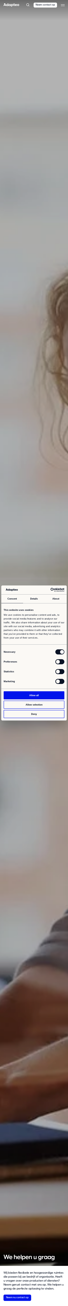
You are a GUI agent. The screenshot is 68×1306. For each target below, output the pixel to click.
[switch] (59, 661)
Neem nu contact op (17, 1297)
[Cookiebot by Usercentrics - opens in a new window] (50, 590)
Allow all (34, 695)
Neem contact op (45, 5)
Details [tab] (34, 598)
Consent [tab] (12, 598)
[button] (28, 5)
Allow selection (34, 704)
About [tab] (55, 598)
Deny (34, 714)
